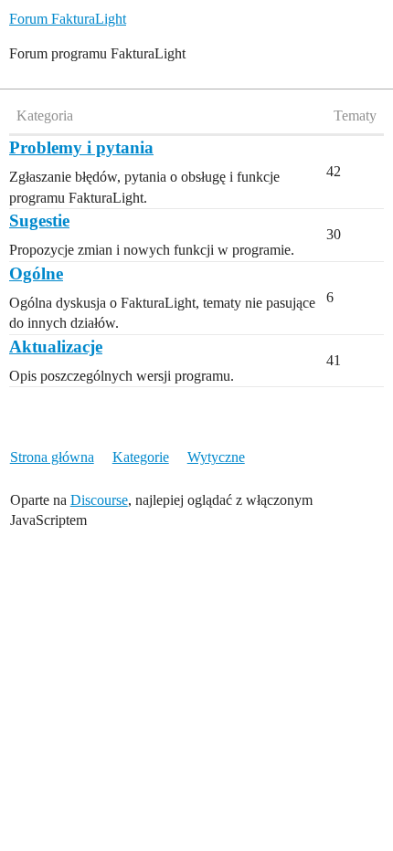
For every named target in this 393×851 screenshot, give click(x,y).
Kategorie (140, 457)
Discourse (99, 500)
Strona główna (52, 457)
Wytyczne (216, 457)
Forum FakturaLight (67, 18)
